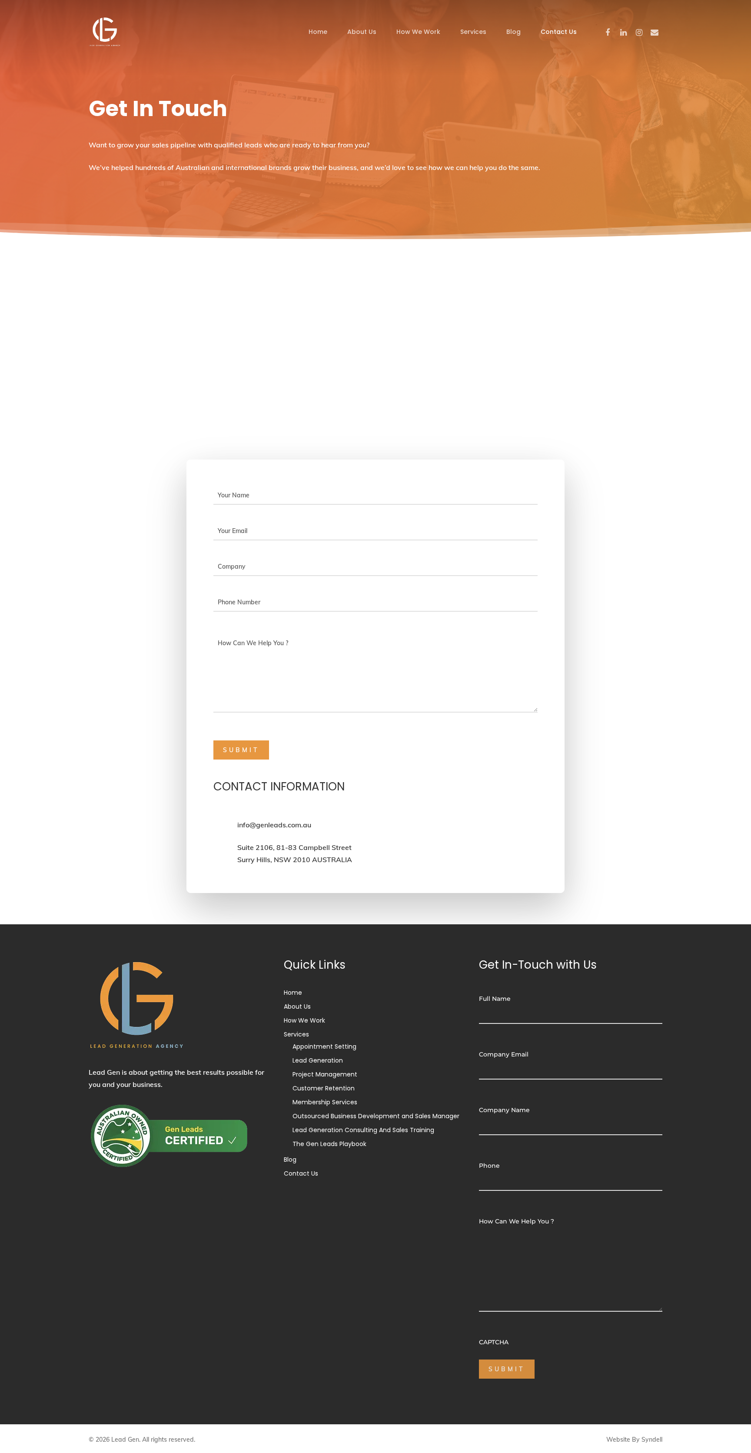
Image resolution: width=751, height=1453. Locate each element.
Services (473, 32)
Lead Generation (317, 1060)
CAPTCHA (493, 1342)
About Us (361, 32)
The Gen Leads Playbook (329, 1144)
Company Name (504, 1110)
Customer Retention (323, 1088)
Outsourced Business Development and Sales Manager (375, 1116)
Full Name (495, 999)
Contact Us (559, 32)
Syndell (651, 1439)
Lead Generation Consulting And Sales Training (363, 1130)
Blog (513, 32)
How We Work (418, 32)
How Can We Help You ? (516, 1221)
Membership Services (324, 1102)
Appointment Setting (324, 1046)
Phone (489, 1166)
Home (318, 32)
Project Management (324, 1074)
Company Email (503, 1054)
